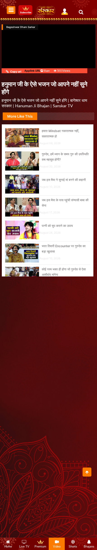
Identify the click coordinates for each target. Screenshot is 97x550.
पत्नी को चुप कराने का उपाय (57, 226)
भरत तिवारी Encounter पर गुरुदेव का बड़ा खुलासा (63, 248)
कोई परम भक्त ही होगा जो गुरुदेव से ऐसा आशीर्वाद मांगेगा (64, 271)
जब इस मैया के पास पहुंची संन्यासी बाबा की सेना (65, 202)
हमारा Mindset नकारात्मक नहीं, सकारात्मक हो (60, 133)
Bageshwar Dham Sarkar (20, 27)
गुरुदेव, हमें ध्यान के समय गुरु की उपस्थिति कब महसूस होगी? (65, 156)
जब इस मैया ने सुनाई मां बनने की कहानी (64, 180)
